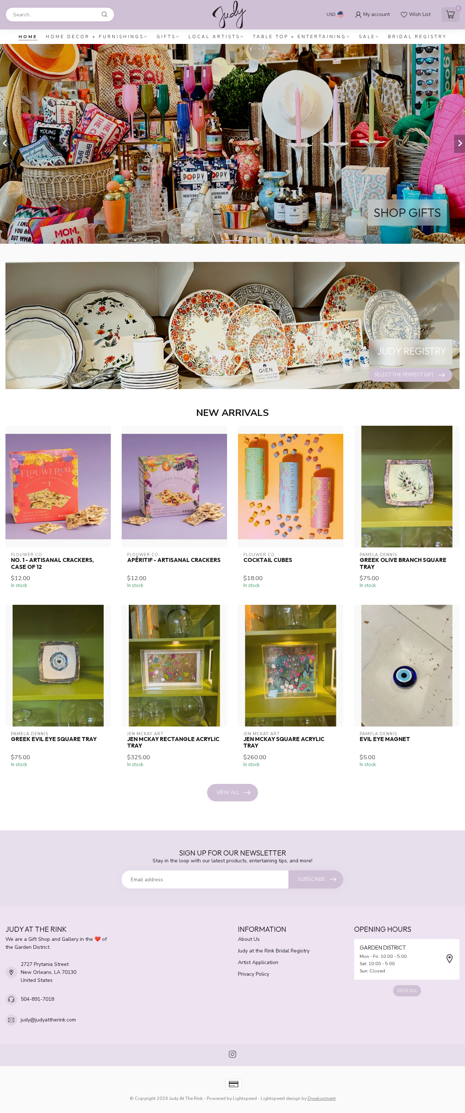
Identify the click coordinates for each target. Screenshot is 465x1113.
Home (28, 37)
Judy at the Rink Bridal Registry (274, 950)
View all (228, 792)
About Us (249, 939)
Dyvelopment (322, 1098)
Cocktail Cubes (267, 560)
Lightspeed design (280, 1098)
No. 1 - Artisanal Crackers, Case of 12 (52, 563)
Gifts (166, 37)
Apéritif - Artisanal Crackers (174, 560)
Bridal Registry (417, 37)
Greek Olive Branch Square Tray (403, 563)
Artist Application (258, 962)
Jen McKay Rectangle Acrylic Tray (173, 742)
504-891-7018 (37, 999)
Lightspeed (245, 1098)
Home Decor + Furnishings (95, 37)
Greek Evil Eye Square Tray (54, 739)
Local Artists (214, 37)
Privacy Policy (253, 974)
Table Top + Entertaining (299, 37)
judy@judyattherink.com (48, 1019)
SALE (367, 37)
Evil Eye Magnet (385, 739)
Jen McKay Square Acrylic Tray (283, 742)
